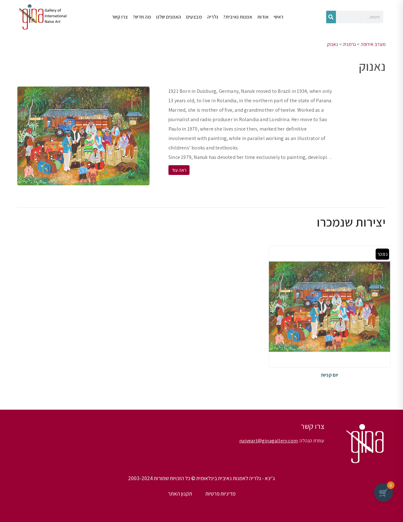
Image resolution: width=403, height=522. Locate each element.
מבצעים (194, 17)
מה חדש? (142, 17)
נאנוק (332, 44)
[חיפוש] (331, 17)
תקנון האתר (180, 493)
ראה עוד (179, 170)
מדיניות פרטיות (220, 493)
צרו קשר (120, 17)
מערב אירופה (373, 44)
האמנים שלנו (168, 17)
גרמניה (349, 44)
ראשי (278, 17)
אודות (263, 17)
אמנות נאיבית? (237, 17)
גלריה (212, 17)
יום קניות (329, 375)
